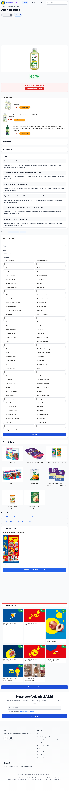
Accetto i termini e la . (21, 711)
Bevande (23, 232)
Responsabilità (41, 758)
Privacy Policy (41, 752)
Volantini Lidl (6, 15)
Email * (5, 250)
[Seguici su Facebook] (6, 738)
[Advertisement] (34, 31)
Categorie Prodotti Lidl (43, 746)
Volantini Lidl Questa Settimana (46, 737)
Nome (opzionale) (8, 244)
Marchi (34, 3)
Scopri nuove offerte (34, 687)
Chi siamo (39, 734)
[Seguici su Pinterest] (11, 738)
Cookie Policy (41, 755)
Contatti (39, 749)
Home (25, 3)
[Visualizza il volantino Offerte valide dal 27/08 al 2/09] (34, 549)
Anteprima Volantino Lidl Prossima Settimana (50, 740)
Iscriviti (34, 716)
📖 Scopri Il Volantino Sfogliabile (34, 570)
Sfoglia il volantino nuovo (34, 88)
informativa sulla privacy (26, 711)
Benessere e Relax (13, 232)
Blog (42, 3)
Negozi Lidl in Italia (42, 743)
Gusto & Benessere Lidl (13, 6)
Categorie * (6, 257)
